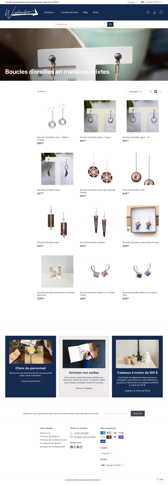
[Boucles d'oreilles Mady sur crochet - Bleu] (143, 277)
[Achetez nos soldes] (84, 354)
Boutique (49, 12)
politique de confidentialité (52, 446)
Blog (85, 12)
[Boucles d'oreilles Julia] (143, 173)
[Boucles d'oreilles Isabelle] (100, 225)
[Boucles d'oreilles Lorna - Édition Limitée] (57, 122)
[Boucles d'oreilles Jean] (57, 225)
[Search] (110, 24)
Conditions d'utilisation (50, 443)
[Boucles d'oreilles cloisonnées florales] (143, 225)
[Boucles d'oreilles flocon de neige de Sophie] (100, 174)
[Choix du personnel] (30, 352)
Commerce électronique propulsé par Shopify (83, 480)
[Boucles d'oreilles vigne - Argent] (100, 120)
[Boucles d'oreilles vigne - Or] (143, 120)
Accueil (8, 66)
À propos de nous (69, 12)
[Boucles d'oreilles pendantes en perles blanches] (57, 277)
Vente (95, 12)
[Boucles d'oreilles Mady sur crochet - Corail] (100, 277)
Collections (18, 66)
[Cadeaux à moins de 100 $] (137, 354)
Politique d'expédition (50, 436)
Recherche (45, 433)
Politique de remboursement (53, 440)
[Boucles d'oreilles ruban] (57, 173)
